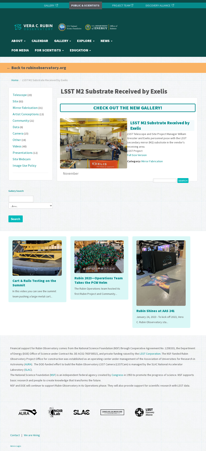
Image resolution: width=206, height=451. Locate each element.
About (17, 41)
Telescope (20, 95)
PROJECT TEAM (121, 5)
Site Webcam (22, 159)
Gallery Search (16, 190)
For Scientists (48, 50)
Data (16, 127)
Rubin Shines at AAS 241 (155, 311)
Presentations (23, 153)
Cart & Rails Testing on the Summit (34, 283)
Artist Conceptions (26, 114)
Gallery (61, 41)
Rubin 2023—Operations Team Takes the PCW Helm (98, 280)
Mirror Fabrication (25, 108)
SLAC (28, 369)
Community (21, 120)
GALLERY (49, 5)
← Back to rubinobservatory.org (36, 67)
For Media (20, 50)
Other (17, 140)
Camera (18, 133)
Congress (117, 375)
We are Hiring (32, 435)
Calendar (40, 41)
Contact (15, 435)
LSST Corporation (150, 353)
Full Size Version (137, 155)
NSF (53, 375)
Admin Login (15, 446)
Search (15, 219)
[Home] (66, 35)
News (105, 41)
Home (15, 80)
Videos (17, 146)
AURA (28, 364)
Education (79, 50)
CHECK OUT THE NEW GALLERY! (127, 108)
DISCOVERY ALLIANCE (158, 5)
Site (15, 101)
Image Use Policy (24, 165)
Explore (85, 41)
